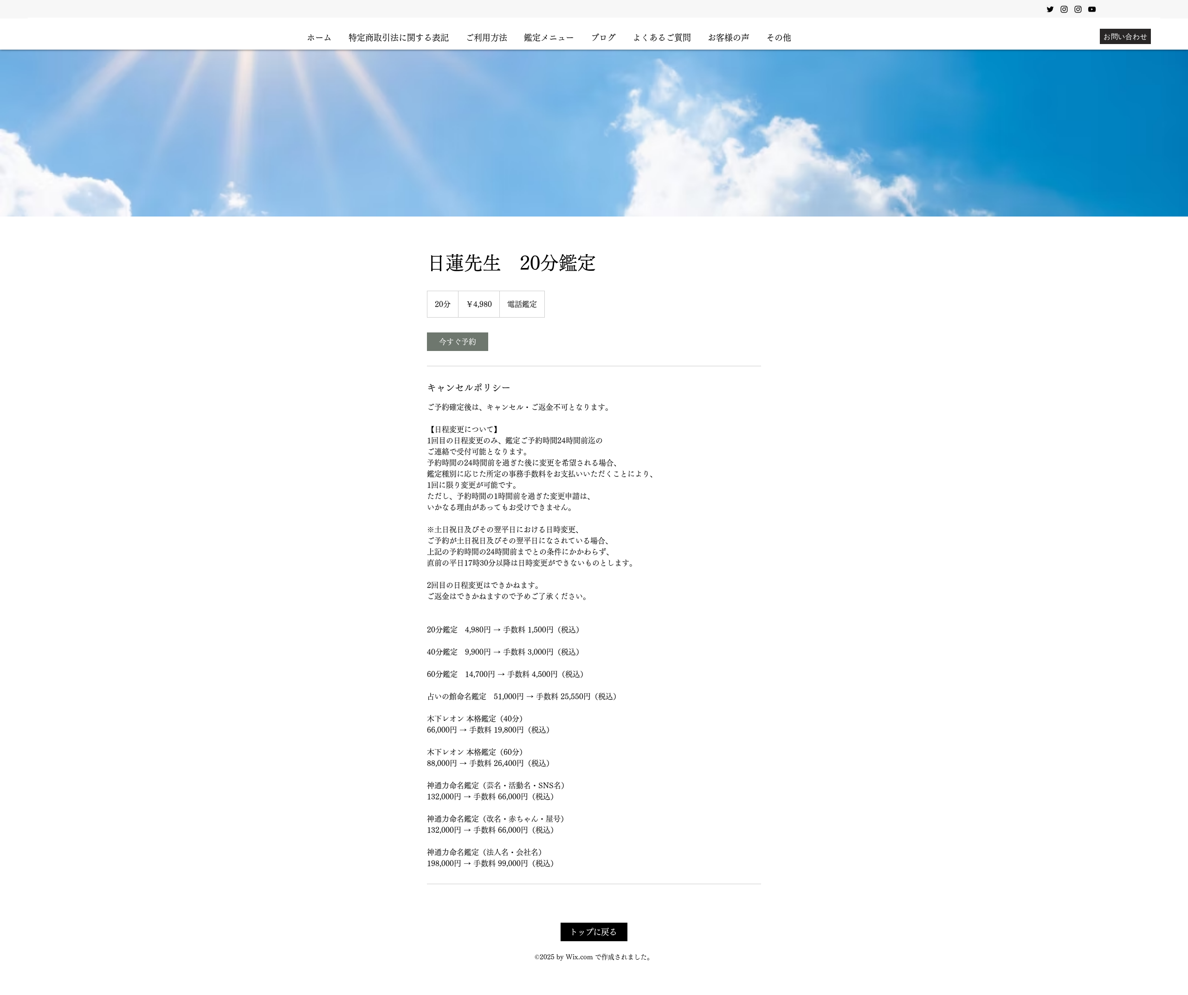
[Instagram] (1064, 9)
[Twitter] (1050, 9)
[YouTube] (1092, 9)
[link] (457, 341)
